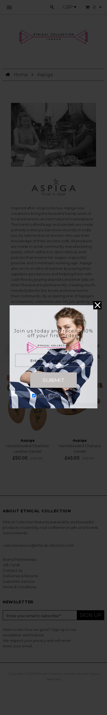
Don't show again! (56, 395)
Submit (53, 380)
